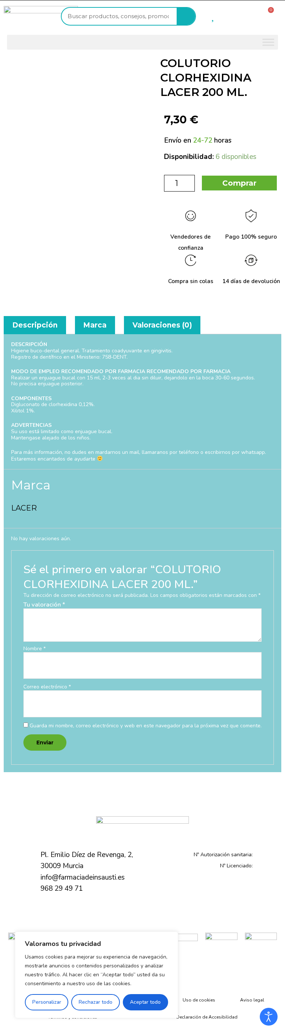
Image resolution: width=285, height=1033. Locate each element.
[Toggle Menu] (268, 42)
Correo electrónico (47, 687)
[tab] (35, 325)
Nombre (34, 649)
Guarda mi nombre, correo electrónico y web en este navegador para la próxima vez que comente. (146, 725)
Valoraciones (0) (162, 325)
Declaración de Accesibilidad (207, 1017)
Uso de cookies (199, 1000)
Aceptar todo (145, 1002)
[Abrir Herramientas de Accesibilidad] (269, 1017)
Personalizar (46, 1002)
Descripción (35, 325)
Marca (95, 325)
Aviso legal (252, 1000)
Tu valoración (44, 604)
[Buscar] (186, 16)
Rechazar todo (95, 1002)
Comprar (239, 183)
